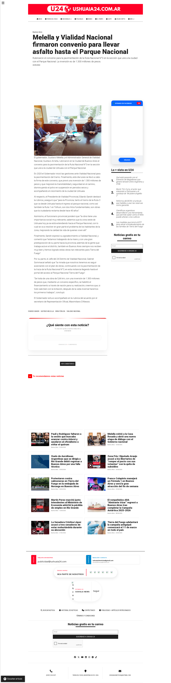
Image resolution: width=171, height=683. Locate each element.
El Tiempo (100, 19)
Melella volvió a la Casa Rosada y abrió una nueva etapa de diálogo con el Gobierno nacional (122, 438)
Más (131, 19)
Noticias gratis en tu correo (127, 236)
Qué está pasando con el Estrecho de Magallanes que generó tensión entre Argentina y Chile (130, 180)
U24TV (110, 19)
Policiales (79, 19)
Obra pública (60, 311)
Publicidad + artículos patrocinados (116, 610)
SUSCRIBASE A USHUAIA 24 (127, 251)
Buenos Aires (37, 32)
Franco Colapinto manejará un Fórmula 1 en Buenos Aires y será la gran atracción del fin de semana (123, 482)
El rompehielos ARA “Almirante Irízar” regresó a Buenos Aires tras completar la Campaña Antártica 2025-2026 (123, 505)
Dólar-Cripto (120, 19)
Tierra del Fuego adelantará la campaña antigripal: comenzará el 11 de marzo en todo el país (123, 526)
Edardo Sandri (33, 311)
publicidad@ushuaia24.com (52, 561)
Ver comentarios (67, 364)
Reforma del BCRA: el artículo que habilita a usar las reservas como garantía (129, 203)
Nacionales (66, 19)
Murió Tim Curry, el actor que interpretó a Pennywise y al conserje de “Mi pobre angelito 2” (129, 192)
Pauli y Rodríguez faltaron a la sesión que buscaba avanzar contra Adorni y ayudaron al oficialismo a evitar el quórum (66, 439)
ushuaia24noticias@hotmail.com (120, 675)
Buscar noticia (49, 610)
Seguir (96, 591)
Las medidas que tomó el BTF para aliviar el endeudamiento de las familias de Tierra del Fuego (130, 224)
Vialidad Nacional (73, 311)
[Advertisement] (67, 85)
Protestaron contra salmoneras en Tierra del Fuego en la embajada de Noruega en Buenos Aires (65, 482)
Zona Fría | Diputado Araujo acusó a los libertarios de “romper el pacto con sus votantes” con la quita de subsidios (122, 461)
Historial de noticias (69, 610)
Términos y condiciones (85, 616)
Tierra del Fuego (52, 19)
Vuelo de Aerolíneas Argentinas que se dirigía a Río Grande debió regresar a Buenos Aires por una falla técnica (66, 461)
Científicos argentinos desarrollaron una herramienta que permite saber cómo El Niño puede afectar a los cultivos (129, 213)
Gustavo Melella (47, 311)
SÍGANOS (127, 160)
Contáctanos (89, 610)
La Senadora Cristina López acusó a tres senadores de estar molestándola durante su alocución (66, 526)
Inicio (40, 19)
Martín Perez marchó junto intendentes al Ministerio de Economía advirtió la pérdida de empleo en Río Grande (66, 504)
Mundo (90, 19)
